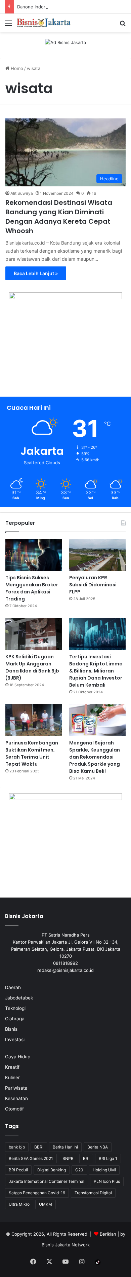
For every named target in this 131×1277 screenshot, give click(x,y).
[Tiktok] (98, 1262)
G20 (79, 1169)
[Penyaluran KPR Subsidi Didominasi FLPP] (97, 555)
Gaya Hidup (17, 1056)
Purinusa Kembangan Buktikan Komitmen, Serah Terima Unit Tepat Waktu (31, 753)
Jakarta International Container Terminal (46, 1181)
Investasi (15, 1039)
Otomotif (14, 1108)
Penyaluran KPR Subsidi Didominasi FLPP (93, 584)
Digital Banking (51, 1169)
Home (16, 68)
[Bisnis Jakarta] (44, 23)
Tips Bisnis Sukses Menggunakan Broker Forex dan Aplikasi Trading (31, 588)
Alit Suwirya (21, 193)
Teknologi (15, 1008)
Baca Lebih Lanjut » (36, 273)
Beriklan (108, 1234)
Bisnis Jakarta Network (66, 1244)
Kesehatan (16, 1098)
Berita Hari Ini (65, 1147)
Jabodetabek (19, 997)
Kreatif (12, 1067)
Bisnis (11, 1029)
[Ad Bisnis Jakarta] (65, 42)
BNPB (68, 1158)
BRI (86, 1158)
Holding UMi (104, 1169)
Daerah (13, 987)
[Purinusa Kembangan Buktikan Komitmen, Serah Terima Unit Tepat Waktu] (33, 720)
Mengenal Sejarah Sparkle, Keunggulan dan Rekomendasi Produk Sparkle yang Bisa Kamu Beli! (94, 756)
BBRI (38, 1147)
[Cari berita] (122, 25)
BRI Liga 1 (108, 1158)
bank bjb (17, 1147)
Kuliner (12, 1077)
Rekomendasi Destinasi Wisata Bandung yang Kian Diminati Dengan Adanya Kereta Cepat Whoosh (58, 216)
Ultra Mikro (19, 1204)
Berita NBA (97, 1147)
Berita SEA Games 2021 (31, 1158)
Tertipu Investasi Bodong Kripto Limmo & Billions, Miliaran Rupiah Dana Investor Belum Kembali (96, 670)
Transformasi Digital (93, 1192)
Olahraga (15, 1018)
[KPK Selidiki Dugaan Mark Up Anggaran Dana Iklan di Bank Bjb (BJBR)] (33, 634)
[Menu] (8, 25)
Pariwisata (16, 1088)
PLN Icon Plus (107, 1181)
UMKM (45, 1204)
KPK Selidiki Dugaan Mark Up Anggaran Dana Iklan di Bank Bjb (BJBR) (32, 667)
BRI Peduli (18, 1169)
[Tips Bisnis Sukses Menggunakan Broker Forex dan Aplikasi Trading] (33, 555)
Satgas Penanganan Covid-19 (37, 1192)
